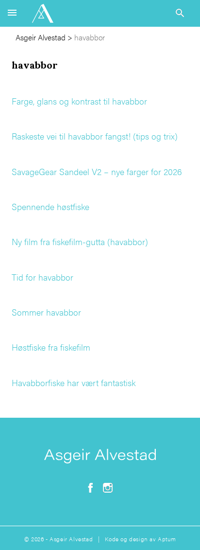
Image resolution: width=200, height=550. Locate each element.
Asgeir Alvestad (41, 37)
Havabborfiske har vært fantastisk (73, 382)
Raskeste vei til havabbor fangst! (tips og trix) (95, 136)
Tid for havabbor (42, 277)
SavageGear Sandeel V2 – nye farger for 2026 (97, 171)
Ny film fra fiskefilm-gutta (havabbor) (80, 241)
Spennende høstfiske (50, 206)
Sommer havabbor (46, 312)
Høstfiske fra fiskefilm (51, 347)
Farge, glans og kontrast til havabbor (79, 101)
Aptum (167, 538)
